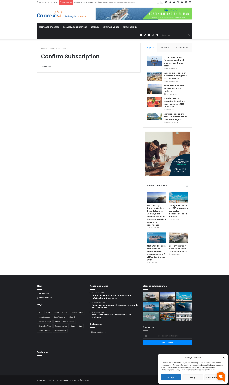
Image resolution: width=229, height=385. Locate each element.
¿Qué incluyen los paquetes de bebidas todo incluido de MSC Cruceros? (174, 102)
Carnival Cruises (77, 313)
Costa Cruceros (44, 317)
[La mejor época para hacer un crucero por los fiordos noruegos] (154, 116)
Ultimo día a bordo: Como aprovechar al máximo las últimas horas (174, 61)
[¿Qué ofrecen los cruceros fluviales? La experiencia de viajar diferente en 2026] (167, 316)
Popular (150, 47)
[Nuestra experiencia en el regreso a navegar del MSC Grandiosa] (154, 76)
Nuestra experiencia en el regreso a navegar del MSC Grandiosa (175, 76)
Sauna (73, 326)
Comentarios (182, 47)
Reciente (165, 47)
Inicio (45, 48)
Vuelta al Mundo (111, 27)
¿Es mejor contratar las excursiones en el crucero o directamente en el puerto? (107, 2)
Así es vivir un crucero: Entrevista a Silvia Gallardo (174, 88)
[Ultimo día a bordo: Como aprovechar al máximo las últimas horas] (154, 61)
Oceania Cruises (61, 326)
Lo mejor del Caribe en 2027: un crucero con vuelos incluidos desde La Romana (178, 211)
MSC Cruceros (68, 322)
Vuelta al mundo (44, 331)
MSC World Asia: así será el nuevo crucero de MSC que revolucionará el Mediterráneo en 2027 (156, 253)
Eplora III (72, 317)
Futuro (57, 322)
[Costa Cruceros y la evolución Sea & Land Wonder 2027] (178, 237)
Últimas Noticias (60, 331)
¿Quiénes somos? (44, 297)
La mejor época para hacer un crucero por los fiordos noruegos (175, 117)
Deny (192, 377)
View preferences (214, 377)
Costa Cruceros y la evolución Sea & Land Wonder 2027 (178, 249)
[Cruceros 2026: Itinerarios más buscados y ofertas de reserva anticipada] (184, 316)
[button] (223, 357)
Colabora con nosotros (75, 27)
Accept (170, 377)
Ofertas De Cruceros (49, 27)
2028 (48, 313)
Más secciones (130, 27)
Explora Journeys (44, 322)
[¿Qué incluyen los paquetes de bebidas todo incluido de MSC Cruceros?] (154, 102)
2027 (40, 313)
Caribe (64, 313)
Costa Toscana (59, 317)
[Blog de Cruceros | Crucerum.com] (61, 14)
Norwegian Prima (44, 326)
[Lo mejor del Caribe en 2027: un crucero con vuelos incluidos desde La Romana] (178, 197)
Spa (80, 326)
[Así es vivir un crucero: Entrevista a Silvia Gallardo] (154, 89)
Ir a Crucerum (43, 293)
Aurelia (56, 313)
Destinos (95, 27)
